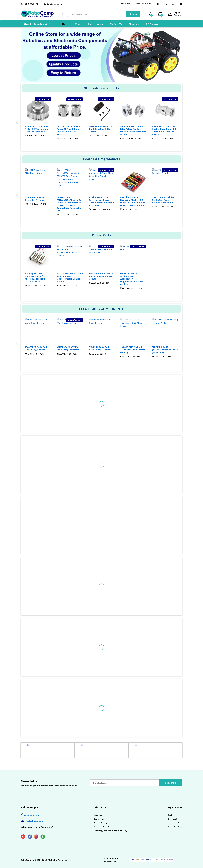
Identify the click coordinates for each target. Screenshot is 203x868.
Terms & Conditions (103, 827)
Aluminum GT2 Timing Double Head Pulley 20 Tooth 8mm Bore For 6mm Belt (132, 130)
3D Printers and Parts (101, 88)
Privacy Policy (100, 823)
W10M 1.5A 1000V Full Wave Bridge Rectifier (46, 348)
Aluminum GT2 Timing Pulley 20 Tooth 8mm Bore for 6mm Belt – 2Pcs (36, 130)
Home (65, 24)
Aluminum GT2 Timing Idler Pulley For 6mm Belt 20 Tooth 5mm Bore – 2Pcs (101, 130)
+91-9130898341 (31, 4)
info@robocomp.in (56, 4)
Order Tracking (95, 24)
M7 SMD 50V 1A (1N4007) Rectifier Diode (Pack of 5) (143, 350)
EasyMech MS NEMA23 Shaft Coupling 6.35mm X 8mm (69, 129)
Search (133, 14)
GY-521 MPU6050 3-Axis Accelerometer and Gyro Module (101, 276)
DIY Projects (151, 24)
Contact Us (116, 24)
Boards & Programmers (101, 159)
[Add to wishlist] (40, 121)
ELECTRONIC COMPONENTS (101, 309)
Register (178, 15)
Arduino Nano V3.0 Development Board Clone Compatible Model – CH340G (70, 201)
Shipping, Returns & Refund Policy (110, 831)
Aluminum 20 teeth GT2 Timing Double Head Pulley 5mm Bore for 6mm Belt (164, 130)
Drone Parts (101, 235)
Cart (170, 815)
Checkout (172, 819)
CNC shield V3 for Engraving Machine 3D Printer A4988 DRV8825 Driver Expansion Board (101, 201)
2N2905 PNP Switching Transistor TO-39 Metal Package (111, 350)
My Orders (125, 4)
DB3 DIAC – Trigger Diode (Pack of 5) (172, 348)
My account (173, 823)
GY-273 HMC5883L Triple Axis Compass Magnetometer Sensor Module (70, 277)
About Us (134, 24)
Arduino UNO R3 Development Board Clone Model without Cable (163, 201)
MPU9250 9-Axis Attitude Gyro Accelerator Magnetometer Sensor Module (131, 279)
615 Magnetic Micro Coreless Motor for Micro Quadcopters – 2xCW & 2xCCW (36, 277)
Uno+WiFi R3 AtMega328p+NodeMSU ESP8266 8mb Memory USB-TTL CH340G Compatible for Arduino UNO (37, 204)
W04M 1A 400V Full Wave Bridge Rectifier (78, 348)
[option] (101, 65)
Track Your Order (143, 4)
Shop (78, 24)
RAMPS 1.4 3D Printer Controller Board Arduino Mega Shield (131, 200)
